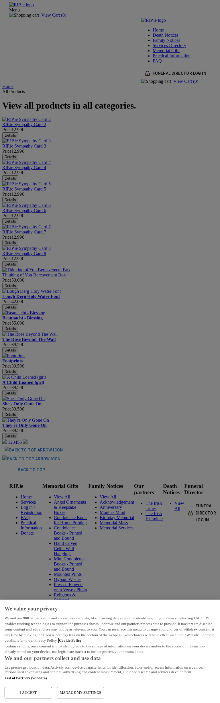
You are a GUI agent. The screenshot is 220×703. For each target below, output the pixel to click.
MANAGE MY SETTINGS (80, 693)
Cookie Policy (70, 640)
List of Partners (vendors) (26, 678)
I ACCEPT (28, 693)
